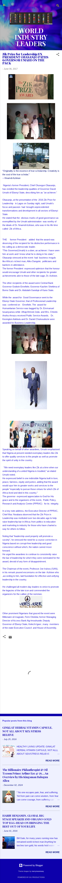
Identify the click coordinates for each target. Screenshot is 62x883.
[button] (58, 55)
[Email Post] (10, 638)
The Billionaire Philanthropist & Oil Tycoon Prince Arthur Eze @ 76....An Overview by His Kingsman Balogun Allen (25, 775)
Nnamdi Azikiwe (12, 178)
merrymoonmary (38, 871)
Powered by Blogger (33, 865)
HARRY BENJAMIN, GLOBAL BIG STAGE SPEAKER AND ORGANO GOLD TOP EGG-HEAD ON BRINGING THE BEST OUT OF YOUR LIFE (26, 821)
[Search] (58, 6)
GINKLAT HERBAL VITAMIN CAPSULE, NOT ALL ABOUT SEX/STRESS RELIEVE (27, 731)
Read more (53, 760)
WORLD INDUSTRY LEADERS (31, 37)
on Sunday (29, 203)
